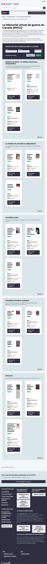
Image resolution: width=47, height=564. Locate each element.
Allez (37, 55)
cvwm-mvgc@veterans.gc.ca (23, 481)
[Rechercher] (44, 8)
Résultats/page (38, 49)
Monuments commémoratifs (24, 16)
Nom (6, 49)
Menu (5, 13)
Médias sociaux (8, 554)
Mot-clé (20, 49)
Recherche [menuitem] (4, 502)
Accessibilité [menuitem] (5, 491)
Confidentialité (25, 554)
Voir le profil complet (11, 97)
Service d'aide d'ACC (22, 513)
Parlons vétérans (39, 494)
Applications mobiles (10, 556)
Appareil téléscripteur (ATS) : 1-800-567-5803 (39, 529)
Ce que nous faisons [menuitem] (7, 496)
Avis (22, 551)
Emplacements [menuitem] (5, 519)
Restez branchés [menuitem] (6, 522)
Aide (3, 551)
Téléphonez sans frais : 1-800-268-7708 (23, 528)
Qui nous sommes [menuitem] (6, 494)
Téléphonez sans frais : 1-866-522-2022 (23, 496)
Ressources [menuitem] (4, 505)
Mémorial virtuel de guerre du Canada (13, 30)
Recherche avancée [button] (11, 55)
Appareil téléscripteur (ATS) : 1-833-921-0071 (23, 503)
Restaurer (29, 55)
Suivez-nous (7, 526)
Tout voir (39, 137)
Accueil (3, 16)
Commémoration (11, 16)
